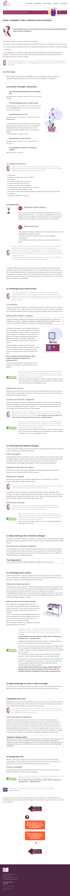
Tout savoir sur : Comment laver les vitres (35, 835)
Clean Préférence (14, 790)
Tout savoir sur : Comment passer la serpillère (34, 824)
